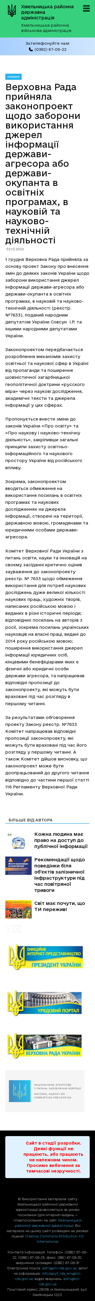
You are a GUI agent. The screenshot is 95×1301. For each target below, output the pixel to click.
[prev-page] (8, 929)
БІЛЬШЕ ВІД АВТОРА (30, 820)
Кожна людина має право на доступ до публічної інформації (61, 840)
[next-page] (17, 929)
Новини (13, 76)
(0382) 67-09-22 (50, 49)
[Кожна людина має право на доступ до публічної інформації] (18, 840)
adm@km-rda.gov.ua (59, 1268)
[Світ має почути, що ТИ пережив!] (18, 909)
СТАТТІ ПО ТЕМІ (25, 812)
